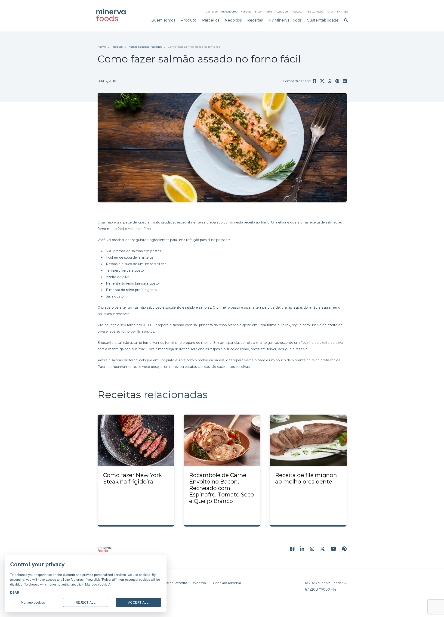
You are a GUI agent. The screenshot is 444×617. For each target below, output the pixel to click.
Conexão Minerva (227, 583)
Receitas (255, 20)
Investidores (229, 11)
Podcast (296, 11)
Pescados (156, 46)
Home (102, 46)
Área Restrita (176, 583)
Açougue (282, 11)
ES (346, 11)
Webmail (200, 583)
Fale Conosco (314, 11)
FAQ (330, 11)
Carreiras (212, 11)
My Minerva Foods (285, 20)
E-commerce (263, 11)
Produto (189, 20)
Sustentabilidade (323, 20)
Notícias (245, 11)
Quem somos (163, 20)
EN (339, 11)
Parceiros (210, 20)
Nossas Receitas (139, 46)
